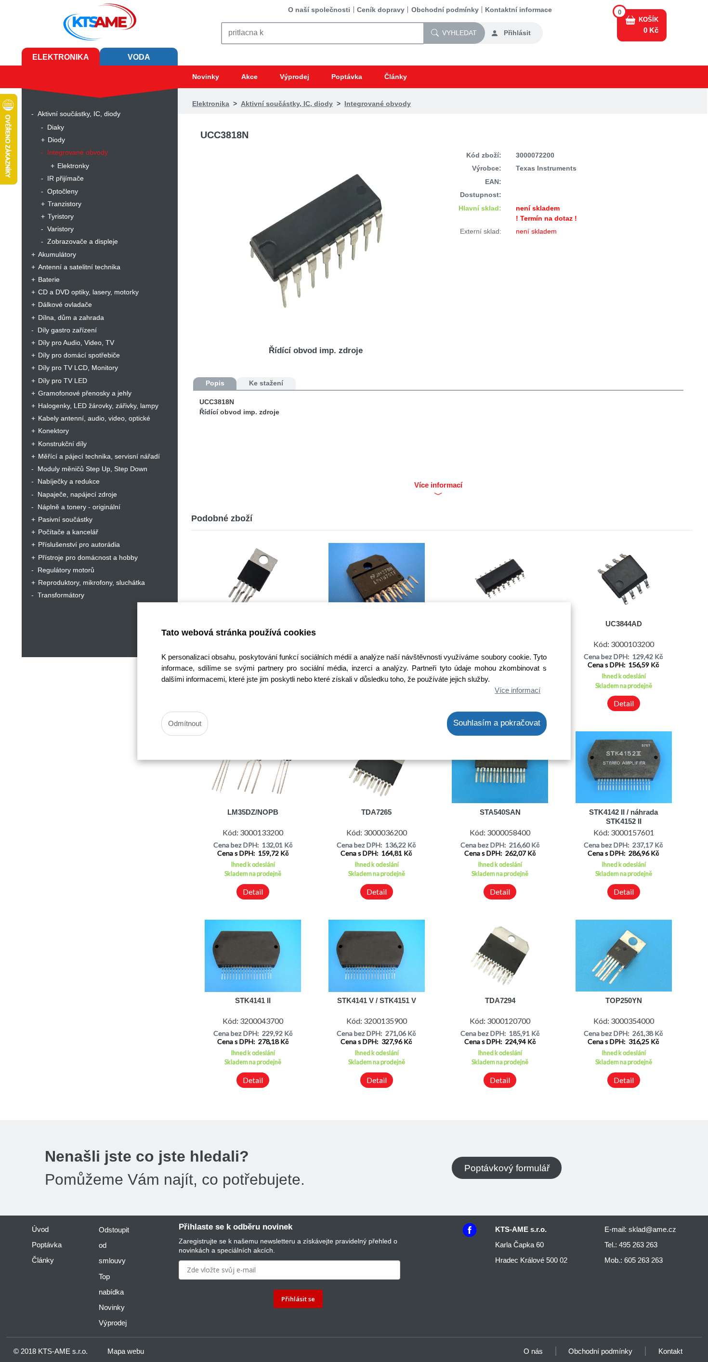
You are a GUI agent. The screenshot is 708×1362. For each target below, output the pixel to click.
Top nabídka (111, 1284)
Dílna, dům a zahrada (71, 317)
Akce (249, 76)
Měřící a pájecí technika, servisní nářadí (99, 456)
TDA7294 (500, 1000)
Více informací (517, 690)
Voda (139, 57)
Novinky (205, 76)
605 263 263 (643, 1260)
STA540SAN (500, 812)
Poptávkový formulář (507, 1168)
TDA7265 (376, 812)
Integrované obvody (77, 152)
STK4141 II (253, 1000)
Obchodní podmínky (445, 9)
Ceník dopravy (381, 9)
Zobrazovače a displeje (82, 241)
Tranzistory (64, 204)
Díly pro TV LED (62, 380)
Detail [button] (624, 703)
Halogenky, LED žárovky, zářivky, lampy (98, 406)
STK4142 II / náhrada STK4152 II (623, 816)
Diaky (55, 127)
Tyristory (61, 216)
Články (395, 76)
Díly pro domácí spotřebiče (79, 355)
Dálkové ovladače (65, 304)
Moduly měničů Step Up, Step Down (92, 469)
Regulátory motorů (66, 570)
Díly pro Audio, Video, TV (76, 342)
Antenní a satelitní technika (79, 267)
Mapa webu (125, 1351)
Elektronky (73, 166)
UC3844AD (623, 624)
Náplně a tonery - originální (79, 507)
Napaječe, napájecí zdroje (77, 494)
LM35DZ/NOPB (252, 812)
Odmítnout (184, 724)
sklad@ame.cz (652, 1229)
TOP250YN (623, 1000)
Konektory (53, 431)
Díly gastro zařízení (67, 330)
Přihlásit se (298, 1299)
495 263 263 (638, 1245)
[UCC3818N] (315, 240)
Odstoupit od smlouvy (114, 1245)
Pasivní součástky (65, 519)
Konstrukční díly (62, 444)
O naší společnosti (319, 9)
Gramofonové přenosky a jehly (84, 393)
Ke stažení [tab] (266, 383)
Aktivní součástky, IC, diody (79, 114)
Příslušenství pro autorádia (79, 544)
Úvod (40, 1229)
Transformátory (61, 595)
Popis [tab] (215, 383)
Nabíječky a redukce (69, 481)
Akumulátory (57, 254)
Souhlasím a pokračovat (496, 723)
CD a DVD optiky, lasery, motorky (88, 292)
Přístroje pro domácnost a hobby (88, 557)
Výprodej (294, 76)
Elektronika (60, 57)
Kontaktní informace (518, 9)
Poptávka (346, 76)
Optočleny (62, 191)
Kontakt (670, 1351)
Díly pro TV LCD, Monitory (78, 367)
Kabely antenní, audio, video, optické (94, 418)
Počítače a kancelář (68, 532)
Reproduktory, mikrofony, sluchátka (91, 582)
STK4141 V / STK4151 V (376, 1000)
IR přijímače (65, 178)
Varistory (60, 229)
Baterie (49, 279)
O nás (533, 1351)
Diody (56, 140)
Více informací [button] (438, 485)
